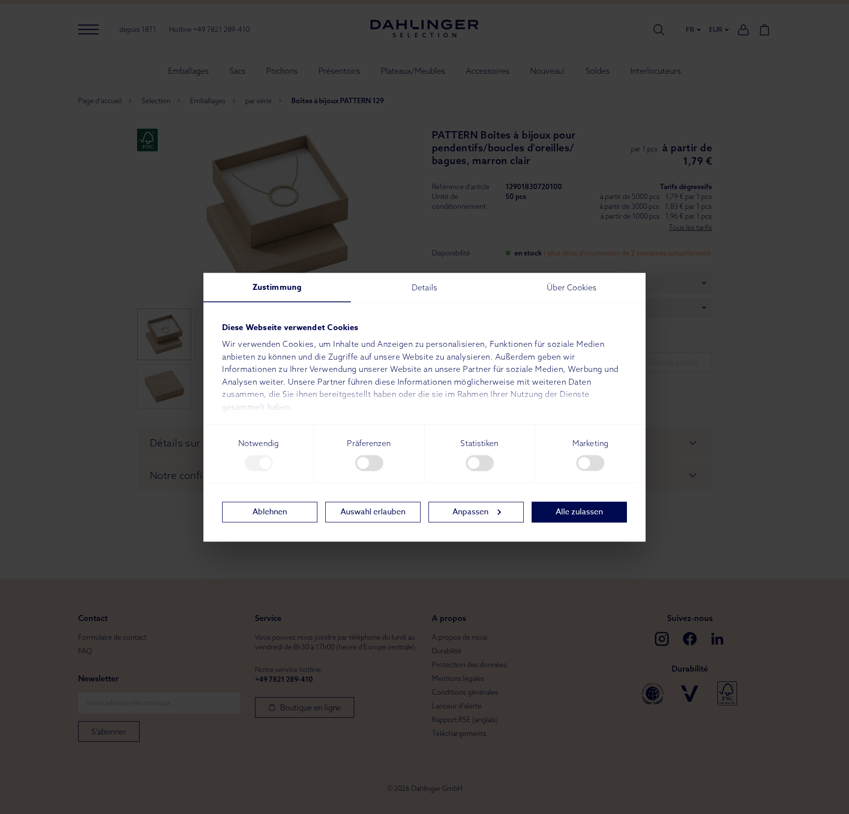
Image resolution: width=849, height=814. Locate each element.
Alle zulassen (579, 512)
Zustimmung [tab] (277, 287)
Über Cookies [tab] (571, 287)
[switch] (369, 463)
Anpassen (470, 512)
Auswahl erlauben (372, 512)
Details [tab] (424, 287)
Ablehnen (270, 512)
